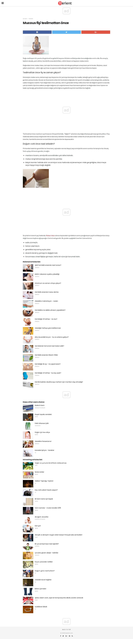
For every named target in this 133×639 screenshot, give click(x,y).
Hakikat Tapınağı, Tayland (44, 481)
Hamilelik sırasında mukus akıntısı (46, 292)
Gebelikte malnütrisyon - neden (46, 301)
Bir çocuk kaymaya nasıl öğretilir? (47, 544)
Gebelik (31, 18)
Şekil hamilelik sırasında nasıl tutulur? (48, 265)
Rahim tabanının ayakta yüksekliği (47, 274)
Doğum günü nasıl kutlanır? (45, 571)
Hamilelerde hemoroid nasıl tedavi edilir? (49, 346)
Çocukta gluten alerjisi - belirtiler (46, 553)
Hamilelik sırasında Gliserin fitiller (46, 355)
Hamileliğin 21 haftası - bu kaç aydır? (48, 373)
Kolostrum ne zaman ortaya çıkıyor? (48, 283)
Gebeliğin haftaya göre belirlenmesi (48, 328)
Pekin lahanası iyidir (42, 423)
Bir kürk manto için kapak (44, 499)
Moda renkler (39, 472)
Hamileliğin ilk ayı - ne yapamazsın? (47, 364)
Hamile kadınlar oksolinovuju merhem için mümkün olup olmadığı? (59, 382)
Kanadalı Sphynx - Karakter (44, 450)
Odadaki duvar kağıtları (43, 580)
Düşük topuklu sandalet (43, 414)
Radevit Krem (39, 405)
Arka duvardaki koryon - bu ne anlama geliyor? (52, 337)
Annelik (25, 18)
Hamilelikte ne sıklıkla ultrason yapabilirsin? (50, 310)
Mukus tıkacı (50, 235)
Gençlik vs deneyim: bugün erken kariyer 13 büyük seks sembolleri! (58, 535)
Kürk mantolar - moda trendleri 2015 (48, 508)
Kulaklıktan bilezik (41, 607)
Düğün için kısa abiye (42, 432)
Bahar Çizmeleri (40, 589)
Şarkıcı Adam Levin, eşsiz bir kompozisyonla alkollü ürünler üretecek (59, 598)
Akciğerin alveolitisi (41, 517)
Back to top (66, 629)
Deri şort (38, 526)
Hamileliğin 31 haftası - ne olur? (46, 319)
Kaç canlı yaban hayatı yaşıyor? (46, 490)
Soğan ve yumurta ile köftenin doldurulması (50, 463)
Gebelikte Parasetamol (43, 441)
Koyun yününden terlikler (44, 562)
